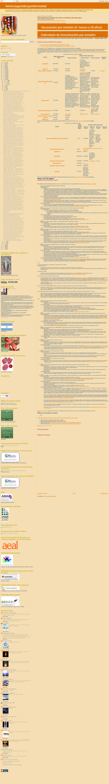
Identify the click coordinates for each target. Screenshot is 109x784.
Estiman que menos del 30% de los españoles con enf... (14, 94)
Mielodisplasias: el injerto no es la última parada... (12, 159)
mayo (4, 88)
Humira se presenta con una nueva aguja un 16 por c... (13, 179)
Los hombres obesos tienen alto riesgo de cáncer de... (13, 181)
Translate (12, 56)
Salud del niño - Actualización (8, 113)
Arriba (38, 122)
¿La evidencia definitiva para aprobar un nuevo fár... (13, 105)
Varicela (45, 117)
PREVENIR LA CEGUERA (8, 693)
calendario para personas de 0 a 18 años (82, 51)
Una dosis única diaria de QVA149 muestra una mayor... (14, 207)
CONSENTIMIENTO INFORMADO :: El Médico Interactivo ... (15, 183)
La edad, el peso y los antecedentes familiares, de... (13, 202)
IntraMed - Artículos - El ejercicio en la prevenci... (12, 152)
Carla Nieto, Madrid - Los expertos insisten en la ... (13, 198)
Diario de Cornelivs (7, 660)
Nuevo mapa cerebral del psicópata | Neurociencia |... (13, 163)
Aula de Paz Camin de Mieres (9, 669)
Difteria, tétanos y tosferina (45, 70)
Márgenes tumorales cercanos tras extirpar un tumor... (13, 221)
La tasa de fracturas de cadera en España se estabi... (13, 196)
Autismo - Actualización (7, 112)
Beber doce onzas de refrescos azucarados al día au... (14, 145)
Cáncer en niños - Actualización (9, 126)
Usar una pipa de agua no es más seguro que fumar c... (14, 230)
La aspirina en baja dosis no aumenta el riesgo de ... (13, 219)
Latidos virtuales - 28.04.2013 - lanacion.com (12, 176)
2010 (3, 247)
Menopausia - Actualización (8, 122)
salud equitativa (12, 288)
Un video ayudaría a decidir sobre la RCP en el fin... (13, 135)
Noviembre (5, 704)
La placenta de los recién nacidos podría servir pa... (13, 141)
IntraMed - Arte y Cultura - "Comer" (10, 146)
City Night (11, 708)
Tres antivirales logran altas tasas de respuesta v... (13, 203)
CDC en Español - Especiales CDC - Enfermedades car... (14, 190)
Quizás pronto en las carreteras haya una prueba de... (13, 139)
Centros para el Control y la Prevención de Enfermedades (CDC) (64, 423)
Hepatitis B (45, 63)
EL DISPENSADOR (7, 618)
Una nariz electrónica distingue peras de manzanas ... (13, 99)
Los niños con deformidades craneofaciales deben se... (14, 165)
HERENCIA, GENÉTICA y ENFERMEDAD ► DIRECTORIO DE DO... (16, 91)
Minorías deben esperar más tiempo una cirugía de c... (13, 222)
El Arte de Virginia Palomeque (9, 707)
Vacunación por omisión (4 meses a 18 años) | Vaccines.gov (51, 20)
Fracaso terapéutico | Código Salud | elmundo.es (12, 233)
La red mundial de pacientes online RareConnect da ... (13, 118)
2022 (3, 67)
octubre (5, 82)
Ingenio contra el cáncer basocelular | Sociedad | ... (13, 100)
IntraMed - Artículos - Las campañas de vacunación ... (13, 149)
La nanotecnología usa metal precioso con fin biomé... (13, 155)
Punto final (5, 717)
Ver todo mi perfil (4, 317)
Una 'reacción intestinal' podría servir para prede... (13, 232)
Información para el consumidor (9, 188)
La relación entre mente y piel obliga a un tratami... (13, 101)
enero (4, 243)
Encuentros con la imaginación (10, 716)
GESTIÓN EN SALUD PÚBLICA (10, 612)
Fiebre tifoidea (6, 212)
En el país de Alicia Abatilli (9, 702)
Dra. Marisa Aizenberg (8, 679)
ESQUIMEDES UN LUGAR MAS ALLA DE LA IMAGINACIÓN (16, 740)
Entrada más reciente (42, 493)
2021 (3, 68)
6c (51, 283)
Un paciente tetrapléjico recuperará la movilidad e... (13, 156)
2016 (3, 75)
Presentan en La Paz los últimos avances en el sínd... (13, 98)
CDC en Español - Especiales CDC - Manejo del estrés (13, 189)
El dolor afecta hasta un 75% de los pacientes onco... (13, 95)
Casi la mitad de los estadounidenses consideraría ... (13, 143)
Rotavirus (45, 69)
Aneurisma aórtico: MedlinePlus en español (11, 216)
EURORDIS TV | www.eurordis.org (10, 114)
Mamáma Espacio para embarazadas (11, 761)
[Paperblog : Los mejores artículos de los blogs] (5, 396)
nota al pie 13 (85, 114)
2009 (3, 248)
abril (4, 89)
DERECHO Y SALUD (7, 640)
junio (4, 87)
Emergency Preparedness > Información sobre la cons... (14, 213)
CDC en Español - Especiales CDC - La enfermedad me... (14, 194)
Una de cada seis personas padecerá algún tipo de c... (13, 161)
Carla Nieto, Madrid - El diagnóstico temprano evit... (13, 206)
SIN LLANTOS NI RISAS (13, 741)
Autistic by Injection (7, 720)
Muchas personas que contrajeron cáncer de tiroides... (13, 228)
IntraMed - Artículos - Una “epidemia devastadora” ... (13, 154)
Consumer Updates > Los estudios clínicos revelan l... (13, 109)
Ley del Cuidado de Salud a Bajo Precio (10, 195)
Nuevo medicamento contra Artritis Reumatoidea (12, 240)
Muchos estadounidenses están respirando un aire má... (14, 223)
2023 (3, 66)
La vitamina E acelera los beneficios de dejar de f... (13, 127)
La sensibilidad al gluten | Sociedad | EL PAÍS (11, 103)
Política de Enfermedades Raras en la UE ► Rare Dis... (14, 116)
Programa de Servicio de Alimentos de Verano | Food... (13, 125)
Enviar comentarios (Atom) (50, 496)
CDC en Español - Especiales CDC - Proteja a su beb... (14, 192)
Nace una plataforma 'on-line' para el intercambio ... (13, 199)
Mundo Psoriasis (6, 730)
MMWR (46, 48)
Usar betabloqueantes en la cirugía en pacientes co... (13, 178)
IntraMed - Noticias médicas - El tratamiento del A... (13, 168)
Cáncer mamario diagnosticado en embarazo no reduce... (14, 136)
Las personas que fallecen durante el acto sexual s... (13, 200)
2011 (3, 246)
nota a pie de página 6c (83, 277)
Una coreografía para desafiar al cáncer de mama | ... (13, 235)
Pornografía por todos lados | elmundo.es (11, 234)
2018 (3, 72)
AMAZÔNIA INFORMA (8, 749)
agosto (4, 85)
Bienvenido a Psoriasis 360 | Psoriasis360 (12, 764)
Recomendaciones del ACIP (89, 183)
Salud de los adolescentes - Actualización (11, 119)
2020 (3, 70)
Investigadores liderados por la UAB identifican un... (13, 182)
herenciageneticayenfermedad (25, 6)
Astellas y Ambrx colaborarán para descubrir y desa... (13, 128)
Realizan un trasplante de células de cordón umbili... (13, 208)
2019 (3, 71)
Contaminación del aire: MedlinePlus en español (12, 214)
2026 (3, 62)
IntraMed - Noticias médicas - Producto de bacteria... (13, 169)
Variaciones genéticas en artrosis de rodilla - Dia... (13, 158)
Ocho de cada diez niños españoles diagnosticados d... (14, 96)
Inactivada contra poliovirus (45, 110)
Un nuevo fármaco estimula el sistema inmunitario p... (13, 132)
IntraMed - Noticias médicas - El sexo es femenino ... (13, 147)
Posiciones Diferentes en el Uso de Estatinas (12, 239)
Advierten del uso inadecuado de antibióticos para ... (13, 92)
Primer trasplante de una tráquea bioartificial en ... (12, 106)
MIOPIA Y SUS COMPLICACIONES (16, 694)
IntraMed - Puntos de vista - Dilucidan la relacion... (13, 170)
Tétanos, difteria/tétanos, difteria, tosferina (57, 138)
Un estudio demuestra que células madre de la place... (13, 209)
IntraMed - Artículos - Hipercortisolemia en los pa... (13, 153)
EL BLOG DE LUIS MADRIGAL (9, 689)
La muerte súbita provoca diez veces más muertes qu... (14, 172)
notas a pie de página (99, 51)
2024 (3, 65)
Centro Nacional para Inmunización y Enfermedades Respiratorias (66, 422)
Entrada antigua (104, 493)
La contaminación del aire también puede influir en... (13, 133)
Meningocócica (45, 114)
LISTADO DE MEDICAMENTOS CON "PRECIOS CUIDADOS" (15, 756)
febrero (4, 242)
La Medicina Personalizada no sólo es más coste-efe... (13, 187)
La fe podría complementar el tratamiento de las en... (13, 226)
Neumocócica (45, 100)
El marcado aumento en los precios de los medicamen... (14, 142)
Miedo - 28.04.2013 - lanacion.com (10, 175)
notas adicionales (42, 410)
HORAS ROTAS (6, 650)
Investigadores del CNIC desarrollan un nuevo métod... (13, 180)
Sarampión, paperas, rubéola (45, 115)
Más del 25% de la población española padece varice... (13, 201)
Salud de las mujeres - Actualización (10, 120)
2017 (3, 74)
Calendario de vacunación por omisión (53, 199)
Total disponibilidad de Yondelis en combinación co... (13, 129)
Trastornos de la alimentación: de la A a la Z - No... (13, 173)
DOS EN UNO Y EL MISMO (8, 690)
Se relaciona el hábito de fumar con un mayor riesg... (13, 140)
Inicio (74, 493)
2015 (3, 76)
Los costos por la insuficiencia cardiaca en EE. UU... (13, 227)
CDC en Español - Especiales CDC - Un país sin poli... (13, 193)
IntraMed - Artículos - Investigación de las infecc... (13, 148)
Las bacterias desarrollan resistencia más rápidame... (13, 186)
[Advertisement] (49, 481)
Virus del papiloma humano (57, 149)
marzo (4, 241)
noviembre (5, 81)
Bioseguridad (6, 623)
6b (49, 283)
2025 (3, 63)
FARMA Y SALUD (7, 755)
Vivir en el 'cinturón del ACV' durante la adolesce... (12, 229)
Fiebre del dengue (6, 210)
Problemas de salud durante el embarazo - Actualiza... (13, 121)
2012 (3, 245)
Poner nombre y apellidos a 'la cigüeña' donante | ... (13, 162)
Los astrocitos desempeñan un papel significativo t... (13, 185)
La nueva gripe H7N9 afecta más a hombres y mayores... (14, 236)
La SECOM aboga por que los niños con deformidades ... (14, 93)
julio (4, 86)
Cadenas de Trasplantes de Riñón (9, 237)
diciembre (5, 80)
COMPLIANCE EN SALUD (14, 642)
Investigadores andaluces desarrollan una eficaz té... (13, 134)
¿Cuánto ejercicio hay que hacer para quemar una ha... (14, 102)
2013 (3, 79)
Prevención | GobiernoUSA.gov (9, 123)
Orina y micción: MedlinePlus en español (11, 215)
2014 (3, 77)
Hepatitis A (45, 119)
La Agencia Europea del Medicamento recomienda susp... (14, 108)
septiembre (5, 83)
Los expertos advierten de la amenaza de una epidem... (14, 174)
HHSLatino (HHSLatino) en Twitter (9, 167)
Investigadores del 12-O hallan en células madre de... (13, 160)
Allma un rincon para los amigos (10, 759)
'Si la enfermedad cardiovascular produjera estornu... (13, 107)
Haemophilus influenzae (44, 81)
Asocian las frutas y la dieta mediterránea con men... (13, 220)
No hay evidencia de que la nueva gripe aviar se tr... (13, 138)
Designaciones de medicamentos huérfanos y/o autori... (14, 115)
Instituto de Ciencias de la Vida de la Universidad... (13, 166)
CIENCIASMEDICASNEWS (9, 633)
